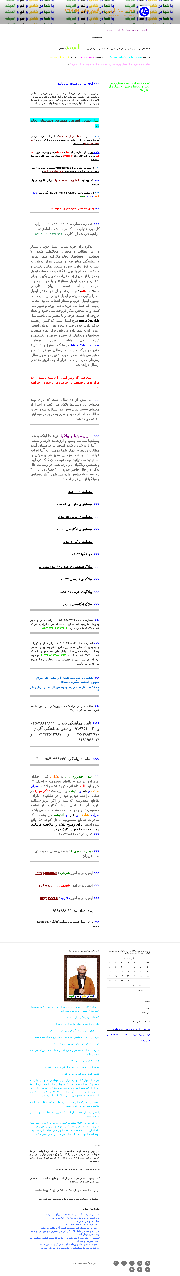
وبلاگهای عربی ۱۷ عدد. (76, 592)
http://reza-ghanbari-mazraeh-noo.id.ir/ (78, 1169)
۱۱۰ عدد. (75, 492)
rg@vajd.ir (47, 885)
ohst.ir (63, 57)
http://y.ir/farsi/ (84, 291)
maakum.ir (93, 57)
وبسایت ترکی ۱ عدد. (78, 542)
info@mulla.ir (46, 873)
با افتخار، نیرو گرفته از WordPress (86, 1263)
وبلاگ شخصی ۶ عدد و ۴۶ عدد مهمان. (66, 567)
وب (91, 492)
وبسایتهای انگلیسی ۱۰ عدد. (73, 529)
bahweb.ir (69, 1151)
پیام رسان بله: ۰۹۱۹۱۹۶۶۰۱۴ (72, 910)
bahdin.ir (130, 57)
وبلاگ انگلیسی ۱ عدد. (77, 604)
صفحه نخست (97, 37)
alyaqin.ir (69, 47)
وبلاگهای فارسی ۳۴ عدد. (75, 579)
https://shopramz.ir (85, 345)
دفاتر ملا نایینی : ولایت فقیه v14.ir (99, 10)
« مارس (141, 990)
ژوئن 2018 (146, 1013)
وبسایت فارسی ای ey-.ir (71, 152)
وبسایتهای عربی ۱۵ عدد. (75, 517)
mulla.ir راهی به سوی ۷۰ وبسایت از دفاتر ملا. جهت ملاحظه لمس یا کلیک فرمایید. (118, 49)
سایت (86, 492)
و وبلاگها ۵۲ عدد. (81, 554)
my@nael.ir (49, 898)
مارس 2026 (145, 1008)
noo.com (73, 156)
